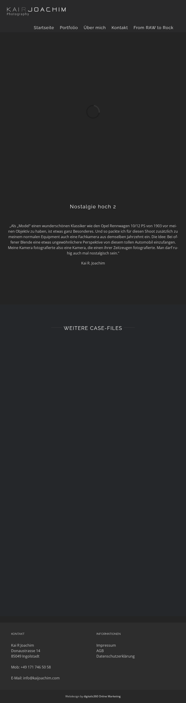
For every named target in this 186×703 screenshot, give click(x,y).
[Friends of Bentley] (139, 544)
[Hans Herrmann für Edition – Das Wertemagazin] (47, 463)
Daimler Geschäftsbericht (134, 374)
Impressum (106, 645)
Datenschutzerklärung (115, 656)
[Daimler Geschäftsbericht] (139, 379)
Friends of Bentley (134, 539)
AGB (100, 650)
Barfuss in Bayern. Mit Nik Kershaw (134, 454)
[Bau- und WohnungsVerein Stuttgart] (47, 377)
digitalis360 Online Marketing (102, 696)
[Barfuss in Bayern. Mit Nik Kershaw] (139, 462)
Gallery (51, 369)
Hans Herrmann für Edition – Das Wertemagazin (43, 456)
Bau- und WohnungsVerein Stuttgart (43, 369)
